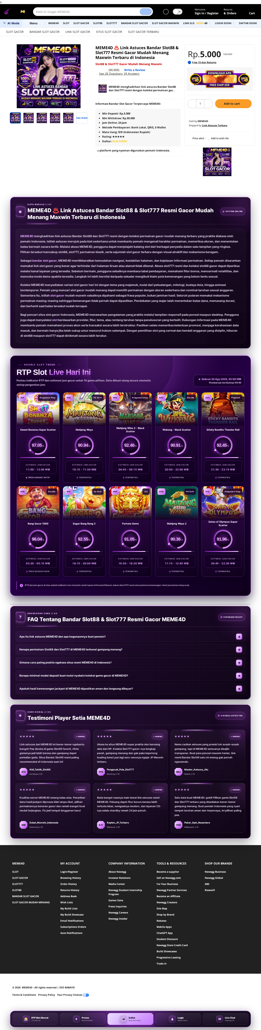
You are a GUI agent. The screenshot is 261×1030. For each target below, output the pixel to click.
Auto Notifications (71, 933)
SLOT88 (16, 890)
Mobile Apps (164, 927)
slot (55, 320)
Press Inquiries (117, 906)
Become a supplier (168, 871)
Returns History (69, 890)
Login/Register (69, 871)
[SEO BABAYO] (217, 162)
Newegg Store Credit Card (172, 945)
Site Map (162, 908)
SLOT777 (17, 884)
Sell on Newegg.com (169, 878)
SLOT (15, 871)
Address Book (68, 896)
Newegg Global (214, 878)
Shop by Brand (165, 914)
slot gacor (57, 295)
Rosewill (210, 890)
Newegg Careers (118, 912)
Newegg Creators (167, 902)
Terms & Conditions (24, 995)
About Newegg (117, 871)
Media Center (116, 884)
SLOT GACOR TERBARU (143, 32)
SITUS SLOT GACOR (109, 32)
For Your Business (167, 884)
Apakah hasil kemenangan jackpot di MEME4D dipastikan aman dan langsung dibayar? (76, 688)
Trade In (162, 963)
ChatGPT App (165, 933)
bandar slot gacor (44, 260)
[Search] (146, 11)
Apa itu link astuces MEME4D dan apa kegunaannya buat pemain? (62, 636)
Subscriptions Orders (73, 927)
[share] (86, 50)
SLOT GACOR (15, 32)
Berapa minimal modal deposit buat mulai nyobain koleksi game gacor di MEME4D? (73, 675)
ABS (207, 884)
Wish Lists (66, 902)
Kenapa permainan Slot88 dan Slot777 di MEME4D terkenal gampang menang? (70, 649)
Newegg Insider (117, 918)
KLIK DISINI (119, 141)
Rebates (161, 920)
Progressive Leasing (169, 957)
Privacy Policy (46, 995)
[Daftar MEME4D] (219, 79)
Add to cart (232, 104)
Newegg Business (215, 871)
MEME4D (26, 236)
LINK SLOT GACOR (77, 32)
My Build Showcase (72, 914)
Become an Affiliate (168, 896)
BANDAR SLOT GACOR (45, 32)
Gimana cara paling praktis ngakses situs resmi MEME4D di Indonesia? (65, 662)
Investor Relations (119, 878)
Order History (68, 884)
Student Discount (167, 939)
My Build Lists (68, 908)
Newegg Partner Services (172, 890)
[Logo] (14, 12)
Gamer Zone (115, 900)
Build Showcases (167, 951)
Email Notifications (72, 920)
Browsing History (70, 878)
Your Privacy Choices (70, 995)
